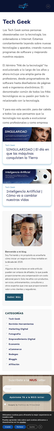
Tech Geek (10, 145)
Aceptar (8, 427)
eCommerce (15, 349)
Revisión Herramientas (21, 324)
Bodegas (13, 354)
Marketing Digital (18, 329)
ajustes (23, 422)
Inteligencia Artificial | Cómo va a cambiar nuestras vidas (24, 195)
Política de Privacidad (29, 405)
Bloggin (13, 359)
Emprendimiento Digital (22, 339)
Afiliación (14, 364)
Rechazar (20, 427)
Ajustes (32, 427)
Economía (14, 344)
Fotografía (15, 334)
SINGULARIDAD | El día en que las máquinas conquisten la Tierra (27, 153)
